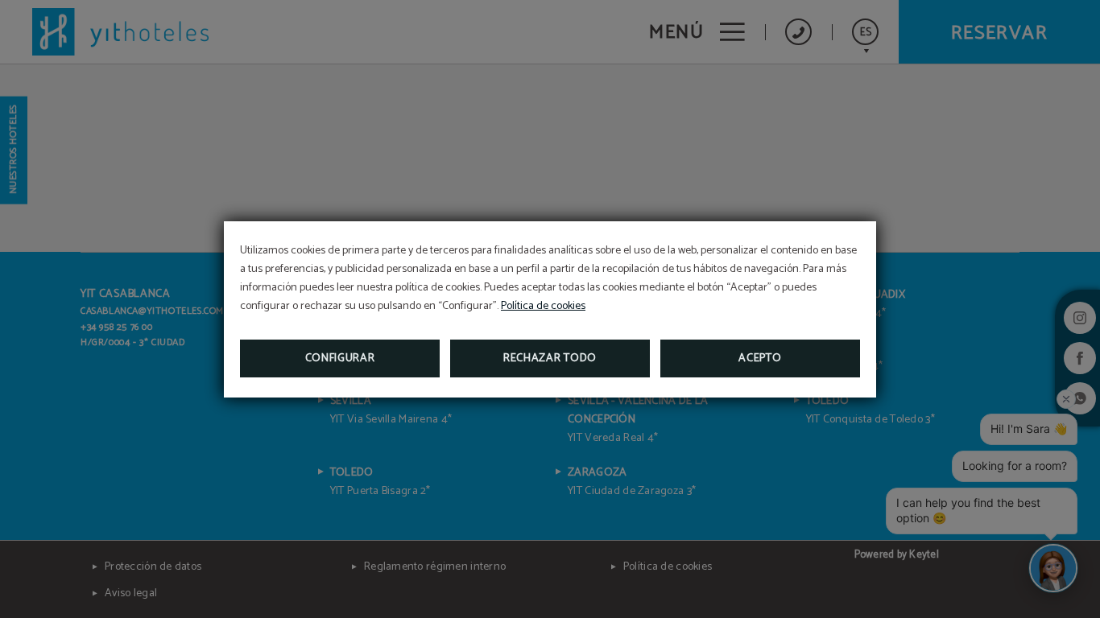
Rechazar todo (550, 358)
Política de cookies (543, 306)
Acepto (759, 358)
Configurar (340, 358)
